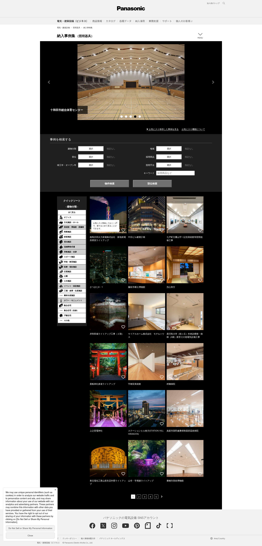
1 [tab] (121, 116)
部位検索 (152, 183)
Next (213, 82)
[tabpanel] (131, 82)
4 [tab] (135, 116)
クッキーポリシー (69, 538)
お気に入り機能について (193, 129)
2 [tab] (126, 116)
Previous (49, 82)
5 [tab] (140, 116)
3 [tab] (131, 116)
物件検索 (109, 183)
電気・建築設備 (63, 27)
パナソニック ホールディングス (112, 538)
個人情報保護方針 (88, 538)
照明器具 (76, 27)
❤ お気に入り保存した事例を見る (162, 129)
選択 (91, 148)
